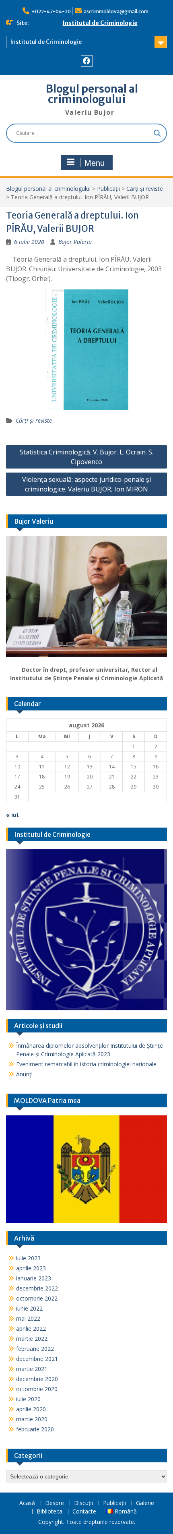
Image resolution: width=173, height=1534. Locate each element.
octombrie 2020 (37, 1389)
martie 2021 (31, 1369)
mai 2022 (28, 1318)
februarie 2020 (35, 1429)
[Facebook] (87, 61)
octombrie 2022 (37, 1298)
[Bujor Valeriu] (86, 596)
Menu (94, 163)
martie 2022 (31, 1338)
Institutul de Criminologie (100, 23)
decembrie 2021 (37, 1359)
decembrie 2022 (37, 1288)
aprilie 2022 (31, 1328)
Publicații (108, 188)
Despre (54, 1503)
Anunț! (24, 1074)
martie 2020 (31, 1419)
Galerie (145, 1503)
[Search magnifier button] (157, 133)
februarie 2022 (35, 1348)
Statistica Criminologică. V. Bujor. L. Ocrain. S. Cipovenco (86, 457)
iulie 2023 (28, 1258)
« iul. (13, 815)
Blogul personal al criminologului (92, 94)
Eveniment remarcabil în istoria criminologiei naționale (86, 1064)
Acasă (27, 1503)
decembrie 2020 (37, 1379)
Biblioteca (49, 1511)
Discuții (83, 1503)
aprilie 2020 (31, 1409)
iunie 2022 (29, 1308)
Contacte (84, 1511)
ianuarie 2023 (33, 1278)
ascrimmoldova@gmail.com (116, 11)
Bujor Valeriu (75, 242)
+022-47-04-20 (51, 11)
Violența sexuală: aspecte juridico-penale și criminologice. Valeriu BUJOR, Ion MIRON (86, 484)
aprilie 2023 (31, 1268)
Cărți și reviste (144, 188)
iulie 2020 (28, 1399)
